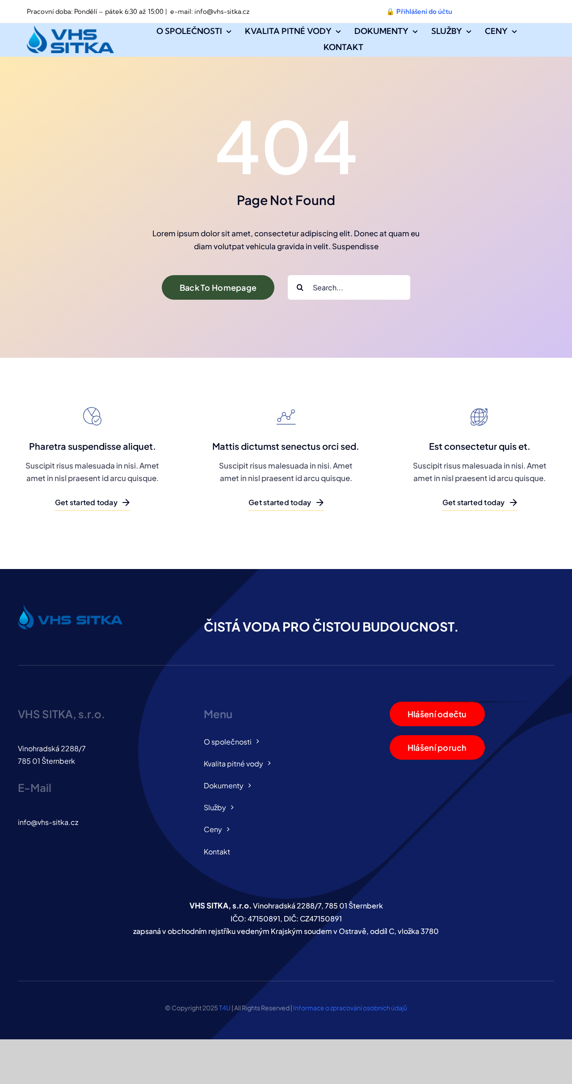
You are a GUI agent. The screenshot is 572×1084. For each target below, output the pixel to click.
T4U (225, 1008)
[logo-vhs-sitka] (70, 29)
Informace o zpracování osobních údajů (350, 1008)
